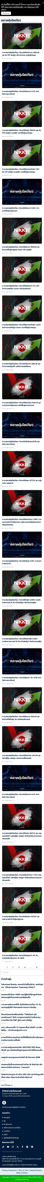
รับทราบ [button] (6, 13)
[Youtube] (8, 1147)
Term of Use (23, 1170)
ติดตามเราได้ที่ (8, 1142)
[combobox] (22, 972)
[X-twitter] (18, 1147)
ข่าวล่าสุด (6, 979)
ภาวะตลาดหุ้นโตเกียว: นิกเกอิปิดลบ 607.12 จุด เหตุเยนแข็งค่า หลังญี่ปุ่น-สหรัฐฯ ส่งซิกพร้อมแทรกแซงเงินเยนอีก (22, 836)
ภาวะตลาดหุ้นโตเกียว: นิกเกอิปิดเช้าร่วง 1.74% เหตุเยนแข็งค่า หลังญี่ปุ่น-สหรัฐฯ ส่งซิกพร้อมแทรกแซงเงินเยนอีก (22, 877)
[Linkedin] (32, 1147)
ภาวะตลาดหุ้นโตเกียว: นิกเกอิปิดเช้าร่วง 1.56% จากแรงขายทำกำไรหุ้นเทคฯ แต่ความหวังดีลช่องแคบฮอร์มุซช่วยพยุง (22, 522)
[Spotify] (27, 1147)
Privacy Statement (9, 1170)
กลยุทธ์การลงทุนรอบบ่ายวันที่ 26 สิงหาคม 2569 (20, 1057)
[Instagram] (13, 1147)
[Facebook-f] (22, 1147)
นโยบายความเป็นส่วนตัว (14, 6)
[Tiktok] (3, 1147)
